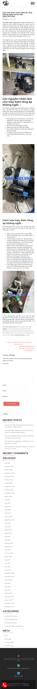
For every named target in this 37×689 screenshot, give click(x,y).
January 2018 (8, 600)
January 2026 (8, 469)
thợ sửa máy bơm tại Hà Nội (24, 333)
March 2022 (8, 530)
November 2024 (9, 486)
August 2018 (8, 580)
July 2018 (7, 583)
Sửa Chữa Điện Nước (10, 616)
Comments (8, 642)
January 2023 (8, 516)
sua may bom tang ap (13, 329)
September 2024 (9, 493)
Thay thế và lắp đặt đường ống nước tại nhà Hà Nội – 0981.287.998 (26, 348)
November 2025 (9, 476)
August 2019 (8, 556)
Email (5, 390)
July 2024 (7, 500)
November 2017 (9, 606)
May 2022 (7, 523)
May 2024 (7, 506)
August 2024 (8, 496)
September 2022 (9, 520)
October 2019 (8, 553)
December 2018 (9, 573)
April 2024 (7, 510)
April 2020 (7, 550)
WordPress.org (9, 645)
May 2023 (7, 513)
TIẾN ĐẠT (26, 685)
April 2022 (7, 526)
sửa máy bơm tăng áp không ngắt (18, 331)
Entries (7, 639)
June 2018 (7, 586)
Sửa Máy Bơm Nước (23, 327)
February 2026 (8, 466)
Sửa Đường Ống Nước (11, 619)
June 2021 (7, 540)
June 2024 (7, 503)
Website (5, 396)
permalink (27, 335)
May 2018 (7, 590)
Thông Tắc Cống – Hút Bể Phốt (13, 626)
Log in (6, 635)
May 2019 (7, 566)
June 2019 (7, 563)
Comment (5, 363)
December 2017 (9, 603)
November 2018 (9, 576)
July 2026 (7, 463)
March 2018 (8, 593)
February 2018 (8, 596)
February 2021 (8, 543)
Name (5, 385)
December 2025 (9, 473)
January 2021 (8, 546)
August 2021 (8, 533)
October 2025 (8, 480)
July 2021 (7, 536)
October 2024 (8, 490)
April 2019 (7, 570)
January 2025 (8, 483)
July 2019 (7, 560)
